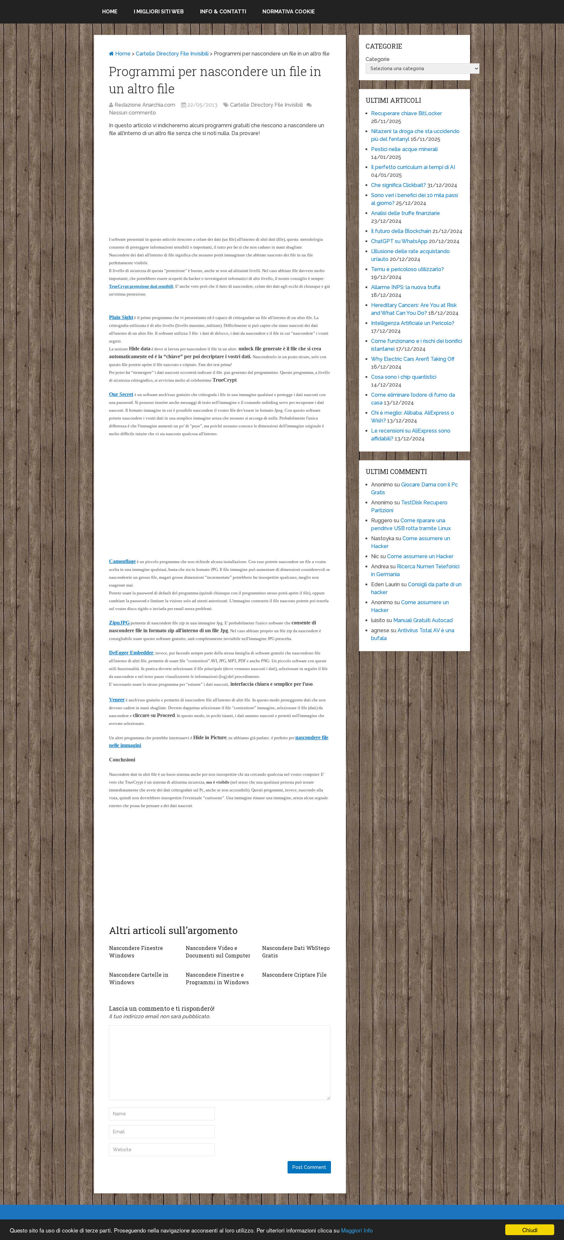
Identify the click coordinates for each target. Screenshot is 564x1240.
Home (110, 11)
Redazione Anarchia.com (145, 105)
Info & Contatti (223, 11)
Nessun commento (132, 113)
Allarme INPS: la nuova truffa (405, 287)
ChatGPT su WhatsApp (399, 241)
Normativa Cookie (288, 11)
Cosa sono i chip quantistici (403, 377)
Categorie (378, 59)
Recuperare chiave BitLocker (406, 113)
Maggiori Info (357, 1230)
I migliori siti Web (159, 11)
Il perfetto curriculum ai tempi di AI (413, 167)
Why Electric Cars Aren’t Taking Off (413, 359)
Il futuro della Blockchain (401, 231)
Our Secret (121, 394)
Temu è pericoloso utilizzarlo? (407, 269)
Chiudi (530, 1230)
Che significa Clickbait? (398, 185)
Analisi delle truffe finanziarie (405, 213)
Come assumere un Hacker (420, 556)
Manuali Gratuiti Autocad (423, 620)
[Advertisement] (220, 189)
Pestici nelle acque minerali (404, 149)
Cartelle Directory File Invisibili (172, 54)
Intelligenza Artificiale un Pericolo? (412, 323)
